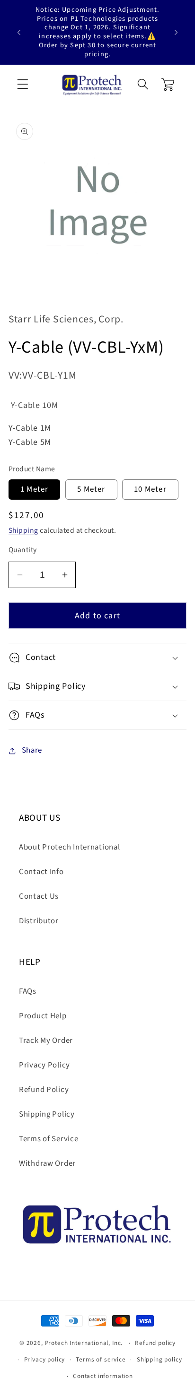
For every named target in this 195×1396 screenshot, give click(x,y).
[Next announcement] (176, 32)
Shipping (23, 530)
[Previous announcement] (19, 32)
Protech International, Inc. (84, 1342)
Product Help (43, 1016)
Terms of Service (49, 1139)
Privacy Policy (44, 1065)
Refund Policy (44, 1089)
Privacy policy (44, 1359)
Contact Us (39, 896)
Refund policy (155, 1342)
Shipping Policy (47, 1114)
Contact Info (41, 871)
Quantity (23, 550)
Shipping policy (159, 1359)
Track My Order (46, 1040)
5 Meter (91, 489)
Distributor (39, 921)
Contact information (103, 1375)
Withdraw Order (47, 1163)
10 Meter (150, 489)
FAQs (27, 991)
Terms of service (100, 1359)
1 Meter (34, 489)
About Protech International (69, 847)
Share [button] (32, 750)
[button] (22, 84)
